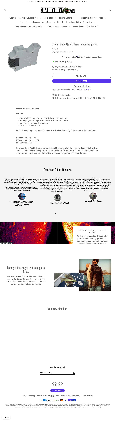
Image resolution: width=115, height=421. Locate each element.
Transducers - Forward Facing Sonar (37, 22)
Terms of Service (87, 395)
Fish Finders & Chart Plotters (90, 17)
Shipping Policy (53, 395)
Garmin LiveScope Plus (28, 17)
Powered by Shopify (96, 407)
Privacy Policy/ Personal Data (70, 395)
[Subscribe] (74, 373)
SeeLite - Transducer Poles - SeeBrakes (75, 22)
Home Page (32, 395)
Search (13, 17)
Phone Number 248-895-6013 (86, 26)
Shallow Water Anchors (58, 26)
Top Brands (49, 17)
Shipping (55, 52)
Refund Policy (42, 395)
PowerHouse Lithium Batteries (29, 26)
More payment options (82, 86)
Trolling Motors (65, 17)
